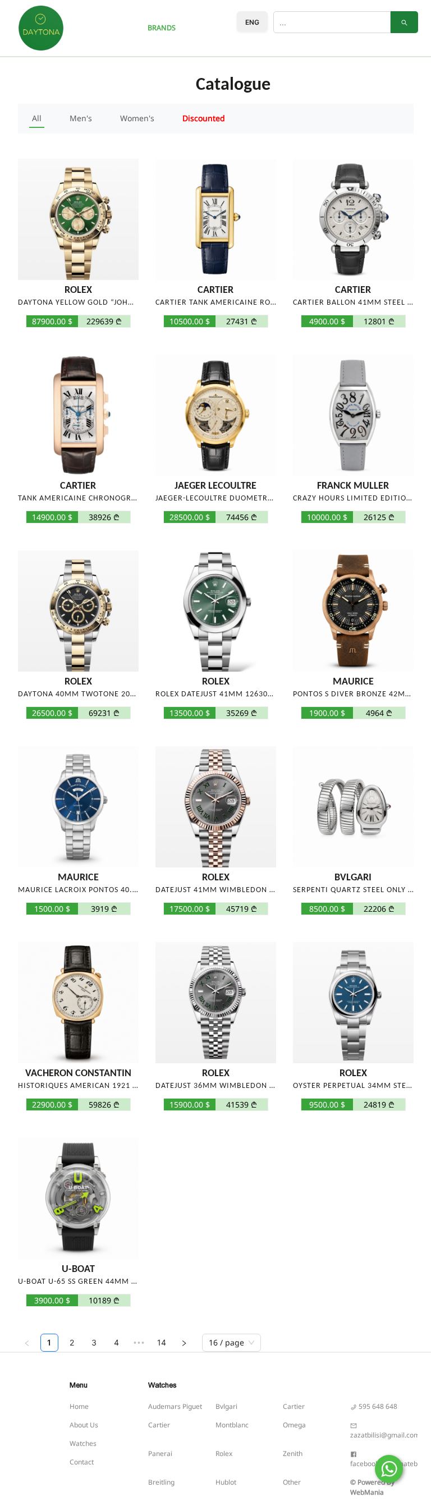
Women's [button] (137, 118)
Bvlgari (226, 1406)
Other (292, 1482)
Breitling (161, 1482)
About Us (84, 1425)
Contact (82, 1462)
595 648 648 (377, 1406)
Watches (83, 1443)
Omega (294, 1425)
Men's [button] (81, 118)
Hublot (226, 1482)
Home (79, 1406)
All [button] (37, 118)
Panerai (160, 1453)
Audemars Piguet (175, 1406)
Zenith (292, 1453)
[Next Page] (184, 1343)
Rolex (224, 1453)
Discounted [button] (203, 118)
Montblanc (232, 1425)
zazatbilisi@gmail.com (385, 1435)
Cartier (294, 1406)
